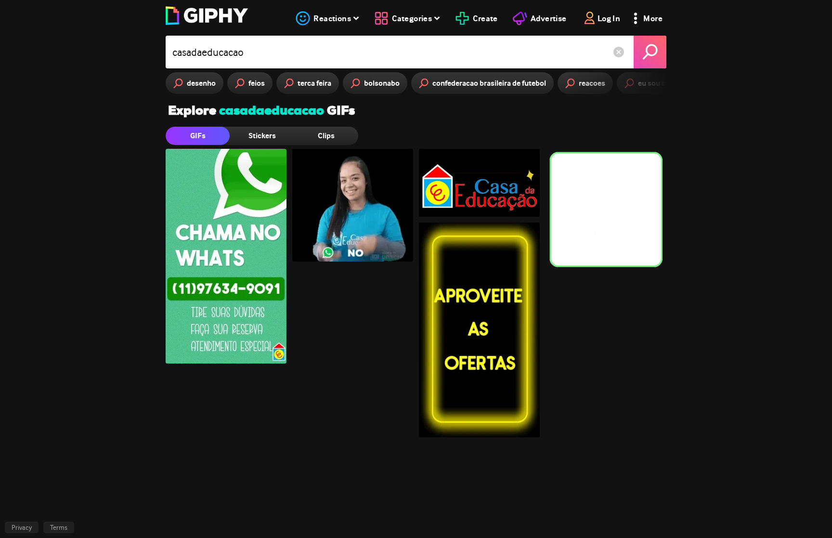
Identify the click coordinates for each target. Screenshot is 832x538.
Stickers (262, 135)
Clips (326, 135)
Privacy (22, 527)
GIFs (198, 135)
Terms (58, 527)
